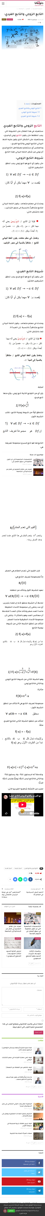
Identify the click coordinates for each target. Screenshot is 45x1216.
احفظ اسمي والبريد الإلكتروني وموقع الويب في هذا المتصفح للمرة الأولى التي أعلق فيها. (22, 1025)
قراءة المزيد (23, 1213)
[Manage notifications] (5, 1211)
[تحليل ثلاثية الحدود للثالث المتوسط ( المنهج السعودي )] (12, 943)
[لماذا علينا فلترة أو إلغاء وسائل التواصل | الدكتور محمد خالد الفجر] (38, 1050)
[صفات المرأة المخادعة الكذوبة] (38, 1136)
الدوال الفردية (8, 868)
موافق (11, 1211)
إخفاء (27, 104)
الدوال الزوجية (18, 868)
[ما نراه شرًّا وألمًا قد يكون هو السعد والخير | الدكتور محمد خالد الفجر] (38, 1080)
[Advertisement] (22, 74)
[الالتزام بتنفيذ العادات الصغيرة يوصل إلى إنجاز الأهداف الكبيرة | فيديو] (38, 1116)
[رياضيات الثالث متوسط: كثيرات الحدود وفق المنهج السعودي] (32, 943)
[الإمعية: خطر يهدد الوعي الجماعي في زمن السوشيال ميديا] (38, 1106)
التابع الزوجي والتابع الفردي (31, 868)
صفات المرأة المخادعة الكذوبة (21, 1133)
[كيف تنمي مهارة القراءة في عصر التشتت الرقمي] (38, 1060)
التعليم (4, 19)
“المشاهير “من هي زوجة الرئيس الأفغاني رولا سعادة (11, 895)
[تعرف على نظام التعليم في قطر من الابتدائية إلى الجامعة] (38, 472)
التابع (38, 126)
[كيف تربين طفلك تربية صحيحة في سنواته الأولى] (38, 1126)
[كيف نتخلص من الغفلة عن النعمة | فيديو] (38, 1070)
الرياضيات (10, 19)
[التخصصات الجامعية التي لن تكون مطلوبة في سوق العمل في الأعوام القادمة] (38, 462)
